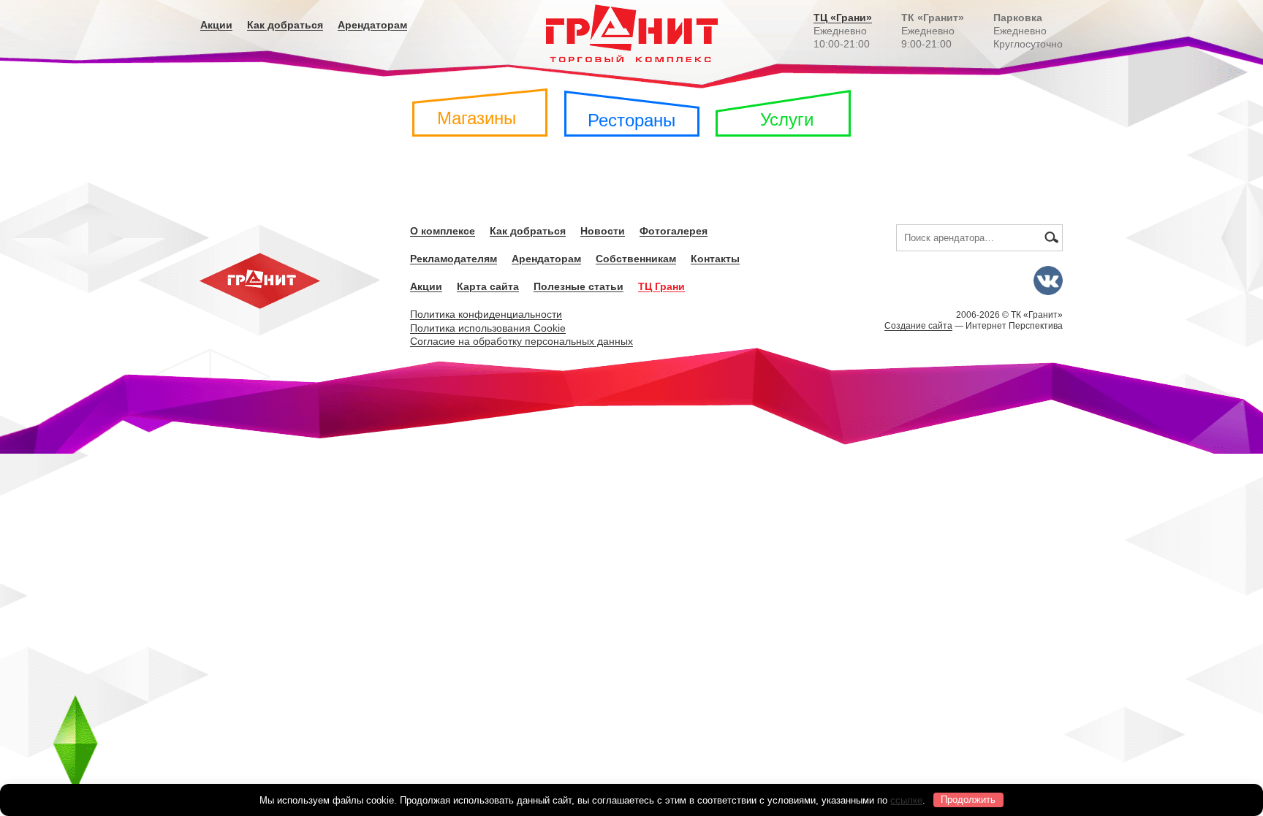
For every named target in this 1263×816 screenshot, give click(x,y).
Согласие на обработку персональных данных (521, 341)
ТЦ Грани (661, 286)
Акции (216, 25)
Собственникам (636, 258)
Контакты (715, 258)
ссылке (906, 799)
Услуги (786, 119)
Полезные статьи (578, 286)
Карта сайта (488, 286)
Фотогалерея (674, 231)
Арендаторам (372, 25)
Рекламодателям (453, 258)
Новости (602, 231)
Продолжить (968, 799)
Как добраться (285, 25)
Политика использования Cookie (488, 328)
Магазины (476, 118)
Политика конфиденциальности (486, 314)
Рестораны (631, 120)
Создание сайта (918, 326)
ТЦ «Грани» (842, 17)
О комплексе (442, 231)
